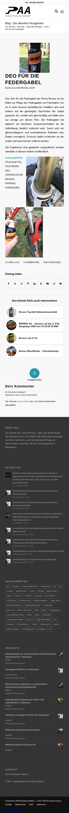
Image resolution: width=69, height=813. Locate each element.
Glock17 (18, 596)
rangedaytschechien (15, 620)
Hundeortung (24, 601)
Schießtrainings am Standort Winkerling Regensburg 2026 (38, 551)
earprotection (21, 591)
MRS (44, 610)
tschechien (41, 629)
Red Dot (29, 620)
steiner (56, 624)
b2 (55, 586)
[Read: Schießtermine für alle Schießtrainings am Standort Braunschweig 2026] (8, 504)
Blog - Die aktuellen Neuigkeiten (24, 23)
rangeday (47, 615)
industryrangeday (40, 601)
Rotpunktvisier (23, 624)
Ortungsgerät (54, 610)
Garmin (41, 591)
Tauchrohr (12, 166)
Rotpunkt (10, 624)
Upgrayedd (54, 262)
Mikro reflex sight (24, 610)
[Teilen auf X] (15, 283)
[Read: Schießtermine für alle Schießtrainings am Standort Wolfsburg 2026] (8, 493)
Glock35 (38, 596)
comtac (10, 591)
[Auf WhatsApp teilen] (21, 283)
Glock (9, 596)
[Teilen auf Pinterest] (28, 283)
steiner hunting (13, 629)
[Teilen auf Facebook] (8, 283)
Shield (34, 624)
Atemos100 (46, 586)
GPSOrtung (11, 601)
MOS (37, 610)
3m (8, 586)
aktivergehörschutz (30, 586)
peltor (29, 615)
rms (55, 620)
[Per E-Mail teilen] (60, 283)
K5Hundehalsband (14, 605)
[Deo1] (34, 58)
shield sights (45, 624)
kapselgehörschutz (32, 605)
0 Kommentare (31, 262)
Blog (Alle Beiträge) (16, 88)
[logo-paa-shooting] (28, 12)
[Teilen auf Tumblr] (41, 283)
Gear (32, 88)
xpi (50, 629)
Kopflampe (48, 605)
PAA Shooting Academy (25, 801)
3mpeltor (15, 586)
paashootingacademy (15, 615)
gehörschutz (52, 591)
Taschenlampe (28, 629)
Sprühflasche (14, 175)
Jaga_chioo (55, 601)
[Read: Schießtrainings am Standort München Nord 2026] (8, 561)
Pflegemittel (13, 162)
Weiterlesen (11, 447)
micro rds (10, 610)
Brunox (9, 179)
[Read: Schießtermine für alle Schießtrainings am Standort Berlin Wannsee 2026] (8, 530)
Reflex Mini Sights (43, 620)
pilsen (37, 615)
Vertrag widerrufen (12, 810)
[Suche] (54, 12)
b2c (60, 586)
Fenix (32, 591)
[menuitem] (54, 12)
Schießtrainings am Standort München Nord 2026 (34, 559)
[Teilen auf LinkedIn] (34, 283)
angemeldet (23, 401)
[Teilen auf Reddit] (54, 283)
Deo (7, 170)
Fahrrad (10, 183)
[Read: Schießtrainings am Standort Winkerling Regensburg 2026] (8, 553)
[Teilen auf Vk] (47, 283)
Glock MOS (49, 596)
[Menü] (62, 12)
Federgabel (12, 187)
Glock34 (28, 596)
